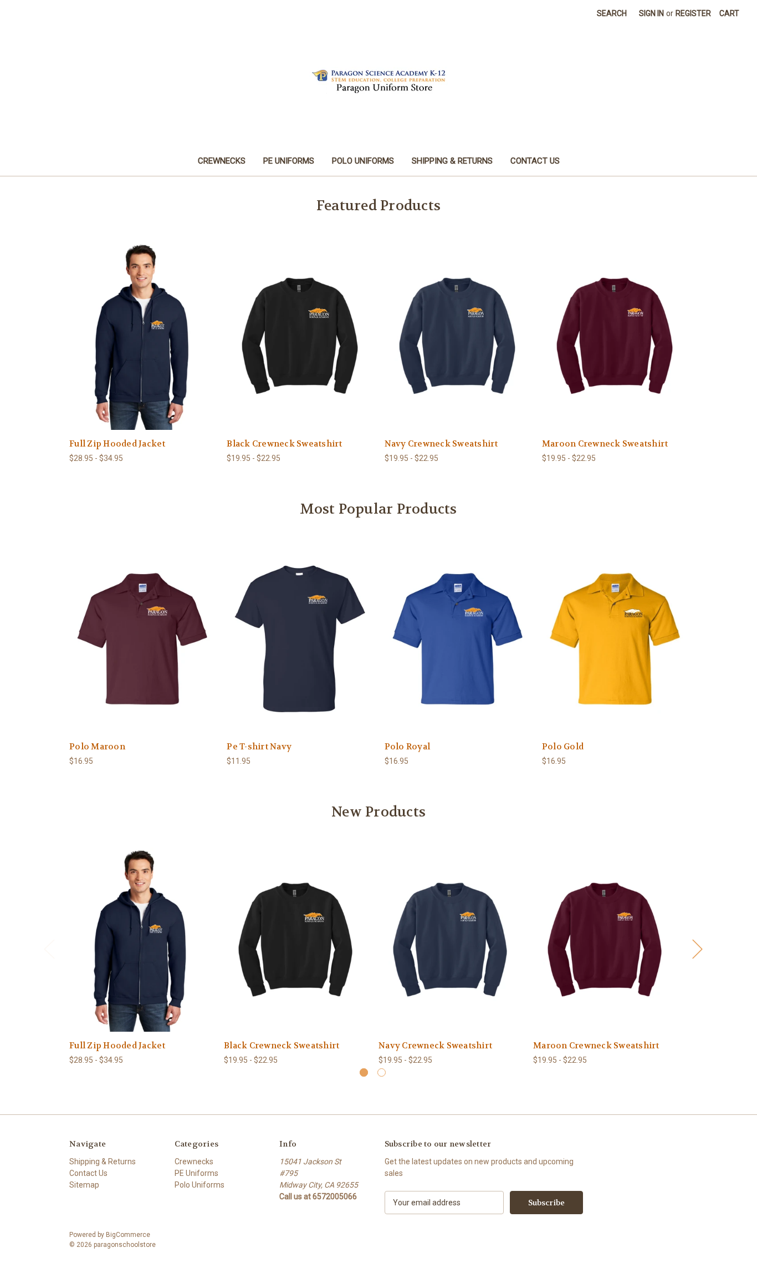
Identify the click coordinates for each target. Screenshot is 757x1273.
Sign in (651, 13)
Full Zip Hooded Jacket (117, 443)
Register (693, 13)
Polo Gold (563, 746)
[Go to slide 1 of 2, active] (364, 1072)
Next (697, 948)
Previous (49, 948)
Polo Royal (408, 746)
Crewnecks (221, 161)
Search (612, 13)
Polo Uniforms (363, 161)
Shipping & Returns (452, 161)
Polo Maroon (97, 746)
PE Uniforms (288, 161)
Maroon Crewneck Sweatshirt (605, 443)
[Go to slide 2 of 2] (381, 1072)
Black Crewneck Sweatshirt (284, 443)
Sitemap (84, 1184)
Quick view (133, 326)
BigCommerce (128, 1235)
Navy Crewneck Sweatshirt (441, 443)
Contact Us (535, 161)
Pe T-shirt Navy (259, 746)
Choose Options (142, 345)
